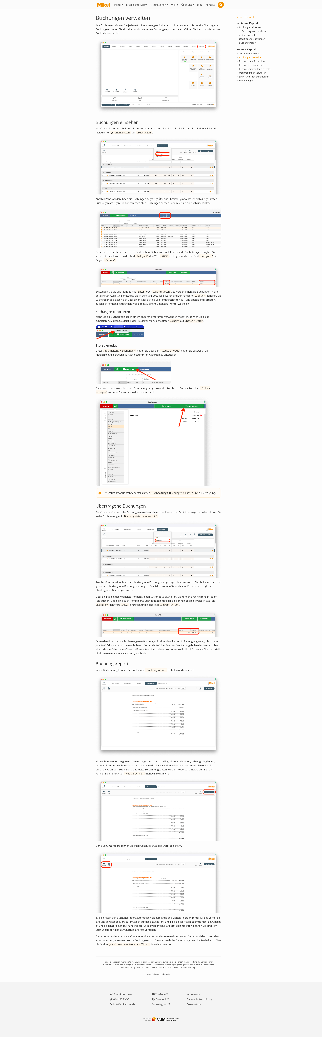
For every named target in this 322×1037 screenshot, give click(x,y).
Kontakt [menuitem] (210, 4)
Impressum (193, 994)
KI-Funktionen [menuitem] (158, 4)
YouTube (160, 994)
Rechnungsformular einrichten (255, 68)
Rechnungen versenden (251, 65)
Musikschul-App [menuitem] (135, 4)
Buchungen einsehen (250, 27)
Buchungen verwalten (250, 57)
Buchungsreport (247, 43)
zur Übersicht (246, 17)
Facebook (161, 999)
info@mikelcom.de (124, 1004)
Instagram (161, 1004)
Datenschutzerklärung (199, 999)
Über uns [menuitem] (186, 4)
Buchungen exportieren (254, 31)
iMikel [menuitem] (117, 4)
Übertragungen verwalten (252, 72)
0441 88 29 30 (121, 999)
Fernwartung (194, 1004)
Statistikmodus (249, 35)
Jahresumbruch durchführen (254, 76)
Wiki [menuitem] (173, 4)
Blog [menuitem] (199, 4)
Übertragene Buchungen (252, 39)
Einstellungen (246, 80)
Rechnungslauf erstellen (252, 61)
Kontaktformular (123, 994)
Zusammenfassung (249, 53)
